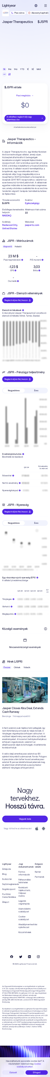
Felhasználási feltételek (24, 881)
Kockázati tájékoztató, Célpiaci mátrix (24, 891)
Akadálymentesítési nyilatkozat (24, 926)
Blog (4, 874)
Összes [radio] (6, 667)
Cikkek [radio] (17, 667)
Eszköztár (7, 879)
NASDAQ (6, 215)
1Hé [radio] (9, 69)
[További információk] (45, 629)
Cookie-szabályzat (23, 918)
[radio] (4, 74)
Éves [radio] (36, 390)
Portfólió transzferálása (8, 895)
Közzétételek (24, 932)
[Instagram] (38, 956)
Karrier (38, 872)
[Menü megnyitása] (45, 5)
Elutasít (13, 1072)
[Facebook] (11, 956)
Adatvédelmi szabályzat (24, 910)
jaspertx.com (32, 225)
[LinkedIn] (29, 956)
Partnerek (39, 877)
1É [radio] (28, 69)
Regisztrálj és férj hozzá (16, 300)
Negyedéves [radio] (14, 390)
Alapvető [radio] (7, 246)
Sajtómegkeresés (8, 884)
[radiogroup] (22, 69)
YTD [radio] (22, 69)
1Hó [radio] (15, 69)
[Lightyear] (9, 5)
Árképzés (6, 869)
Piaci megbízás (23, 95)
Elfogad (36, 1072)
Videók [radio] (27, 667)
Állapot (5, 902)
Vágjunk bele (25, 819)
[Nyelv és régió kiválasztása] (36, 5)
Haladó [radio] (18, 246)
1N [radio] (4, 69)
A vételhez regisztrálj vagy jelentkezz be (19, 118)
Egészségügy (32, 203)
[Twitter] (20, 956)
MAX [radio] (39, 69)
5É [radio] (33, 69)
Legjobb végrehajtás (24, 902)
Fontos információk (24, 873)
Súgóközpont (8, 889)
